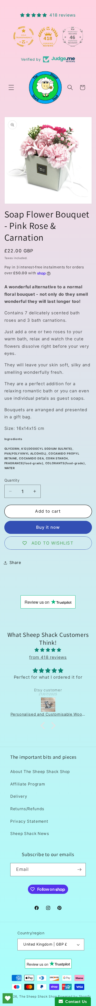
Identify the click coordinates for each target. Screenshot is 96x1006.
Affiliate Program (27, 784)
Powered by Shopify (74, 996)
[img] (48, 650)
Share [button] (15, 562)
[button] (11, 87)
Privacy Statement (29, 821)
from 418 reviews (48, 657)
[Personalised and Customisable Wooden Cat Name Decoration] (48, 705)
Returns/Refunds (27, 808)
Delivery (18, 796)
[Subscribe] (79, 869)
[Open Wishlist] (8, 998)
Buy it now (48, 527)
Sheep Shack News (29, 833)
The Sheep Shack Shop (38, 996)
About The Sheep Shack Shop (40, 771)
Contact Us (75, 1001)
